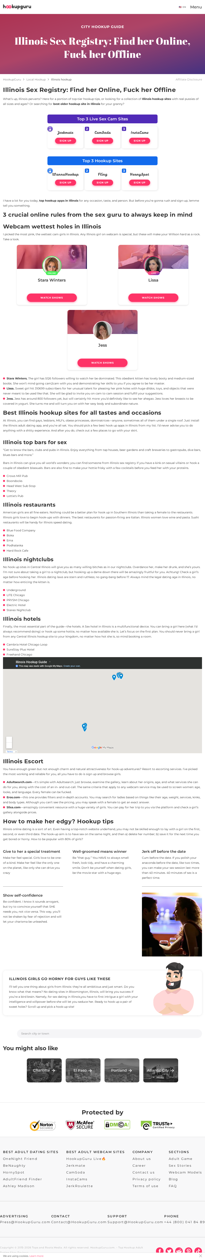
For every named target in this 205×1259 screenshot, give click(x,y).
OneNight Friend (20, 1159)
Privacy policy (147, 1179)
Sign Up (65, 140)
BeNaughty (14, 1165)
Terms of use (146, 1186)
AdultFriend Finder (22, 1179)
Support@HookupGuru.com (136, 1222)
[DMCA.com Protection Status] (117, 1126)
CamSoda (102, 132)
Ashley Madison (19, 1186)
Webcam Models (185, 1172)
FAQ (173, 1186)
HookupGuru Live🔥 (86, 1159)
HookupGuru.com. (103, 1247)
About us (142, 1159)
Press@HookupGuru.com (25, 1222)
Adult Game (181, 1159)
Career (139, 1165)
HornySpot (139, 174)
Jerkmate (65, 132)
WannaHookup (65, 174)
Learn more (36, 1255)
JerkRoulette (79, 1186)
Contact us (144, 1172)
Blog (173, 1179)
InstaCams (140, 132)
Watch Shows (51, 297)
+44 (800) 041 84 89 (184, 1222)
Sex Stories (180, 1165)
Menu (196, 7)
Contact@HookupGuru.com (79, 1222)
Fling (102, 174)
